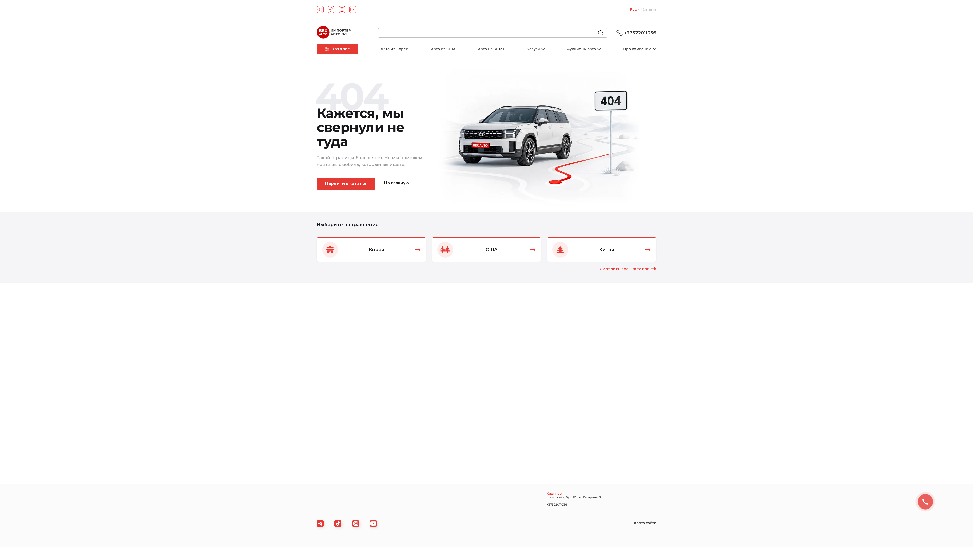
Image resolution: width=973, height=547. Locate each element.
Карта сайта (645, 523)
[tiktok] (331, 9)
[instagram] (342, 9)
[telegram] (320, 9)
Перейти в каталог (346, 183)
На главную (396, 183)
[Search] (602, 33)
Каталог (340, 49)
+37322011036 (640, 33)
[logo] (334, 33)
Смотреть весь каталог (624, 268)
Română (648, 9)
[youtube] (352, 9)
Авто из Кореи (394, 49)
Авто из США (443, 49)
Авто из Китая (491, 49)
